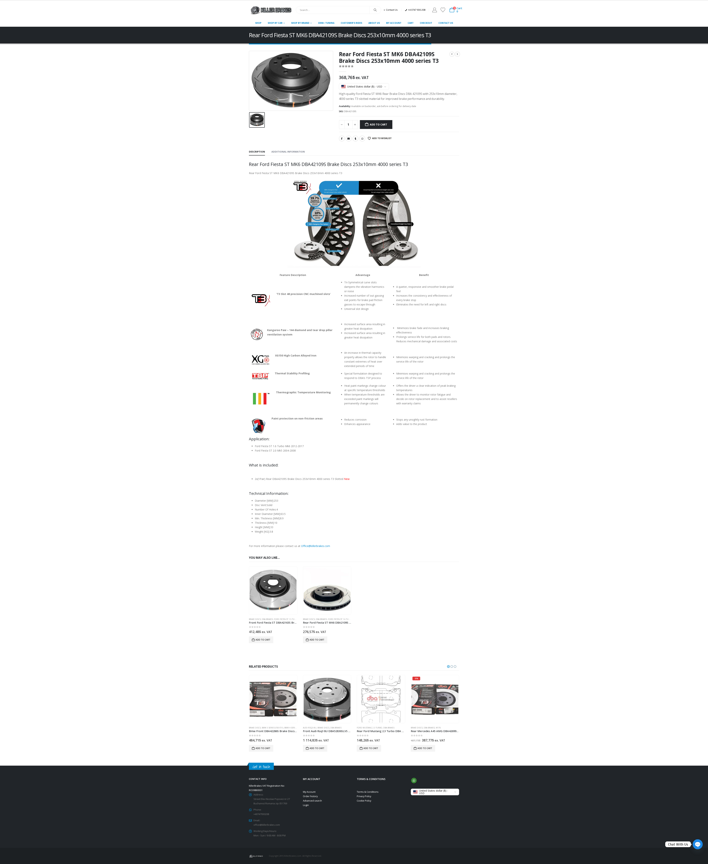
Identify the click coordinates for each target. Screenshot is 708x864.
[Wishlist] (443, 10)
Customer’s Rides (351, 23)
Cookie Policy (364, 800)
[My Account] (434, 10)
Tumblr (355, 138)
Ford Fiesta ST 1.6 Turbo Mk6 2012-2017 (347, 619)
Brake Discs (255, 619)
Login (306, 805)
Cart (411, 23)
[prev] (451, 54)
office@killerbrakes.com (267, 824)
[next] (457, 54)
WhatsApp (362, 138)
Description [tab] (257, 151)
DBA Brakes (267, 619)
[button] (448, 666)
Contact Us (445, 23)
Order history (310, 796)
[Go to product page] (273, 590)
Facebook (342, 138)
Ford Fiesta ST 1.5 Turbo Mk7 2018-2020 (293, 619)
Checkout (426, 23)
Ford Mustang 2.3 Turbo (315, 727)
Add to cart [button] (263, 639)
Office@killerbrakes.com (315, 546)
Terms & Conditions (368, 791)
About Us (374, 23)
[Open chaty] (698, 844)
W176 (384, 727)
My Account (393, 23)
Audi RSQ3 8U (256, 727)
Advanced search (312, 800)
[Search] (375, 10)
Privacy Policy (364, 796)
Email (349, 138)
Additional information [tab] (288, 151)
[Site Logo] (271, 10)
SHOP (258, 23)
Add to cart (378, 124)
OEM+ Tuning (326, 23)
